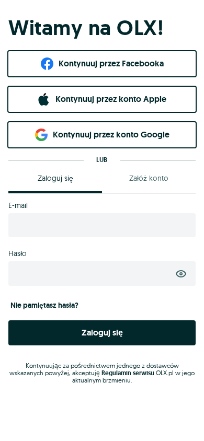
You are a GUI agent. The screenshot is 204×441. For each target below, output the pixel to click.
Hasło (17, 253)
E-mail (18, 205)
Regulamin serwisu (127, 373)
